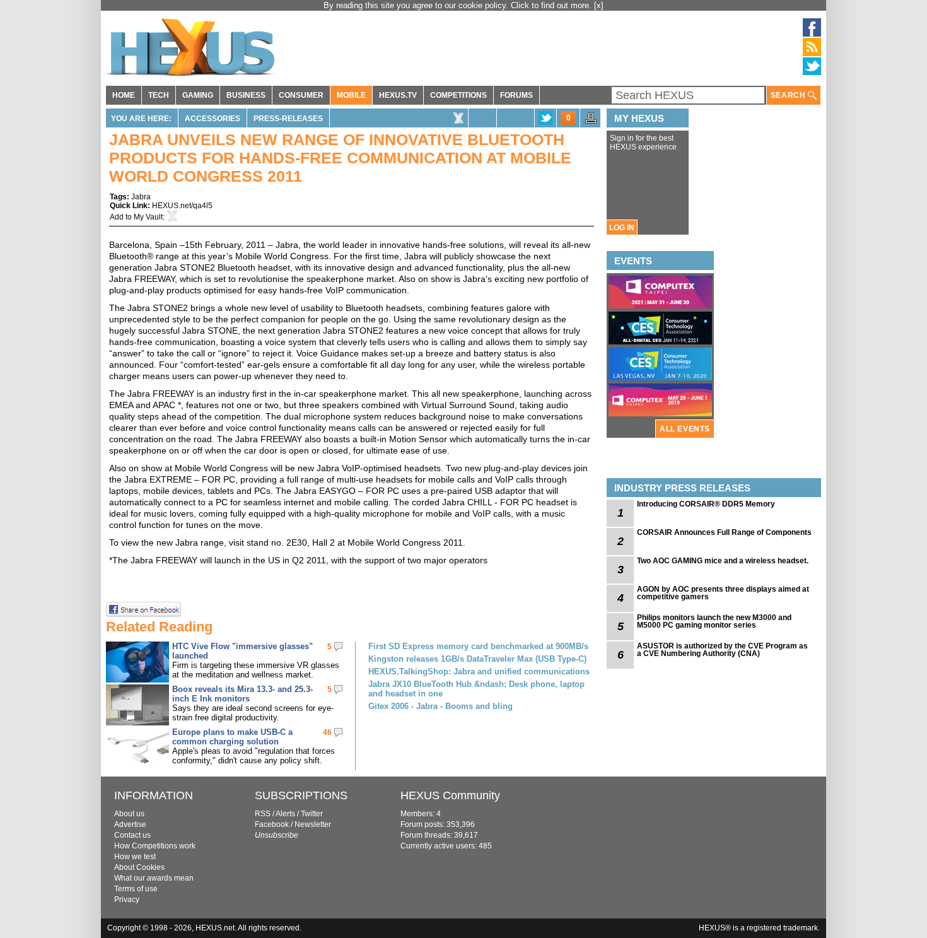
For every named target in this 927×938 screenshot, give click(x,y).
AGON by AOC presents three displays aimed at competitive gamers (723, 593)
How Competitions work (154, 845)
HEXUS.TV (398, 95)
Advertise (130, 824)
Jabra (141, 196)
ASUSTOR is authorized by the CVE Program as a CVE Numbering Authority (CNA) (722, 649)
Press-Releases (288, 118)
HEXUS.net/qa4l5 (182, 205)
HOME (123, 95)
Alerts (285, 813)
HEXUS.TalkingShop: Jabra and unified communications (479, 671)
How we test (135, 856)
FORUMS (516, 95)
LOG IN (621, 227)
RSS (263, 813)
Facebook (272, 824)
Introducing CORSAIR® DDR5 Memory (706, 504)
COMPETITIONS (458, 95)
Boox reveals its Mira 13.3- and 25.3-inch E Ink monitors (242, 693)
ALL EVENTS (685, 429)
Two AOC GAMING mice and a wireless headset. (722, 561)
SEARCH (789, 95)
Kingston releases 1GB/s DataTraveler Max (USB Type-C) (477, 659)
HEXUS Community (450, 795)
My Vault (148, 217)
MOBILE (351, 95)
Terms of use (136, 888)
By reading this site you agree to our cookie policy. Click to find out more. (459, 5)
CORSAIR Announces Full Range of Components (724, 532)
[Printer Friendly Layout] (591, 122)
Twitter (312, 813)
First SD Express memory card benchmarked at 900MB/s (478, 646)
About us (129, 813)
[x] (598, 5)
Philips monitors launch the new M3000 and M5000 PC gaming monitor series (714, 621)
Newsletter (312, 824)
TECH (158, 95)
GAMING (197, 95)
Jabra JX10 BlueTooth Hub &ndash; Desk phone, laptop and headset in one (476, 688)
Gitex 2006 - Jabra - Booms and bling (440, 706)
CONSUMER (301, 95)
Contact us (132, 835)
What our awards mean (154, 878)
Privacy (126, 899)
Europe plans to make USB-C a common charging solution (232, 736)
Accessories (212, 118)
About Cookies (139, 867)
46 (327, 732)
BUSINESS (245, 95)
